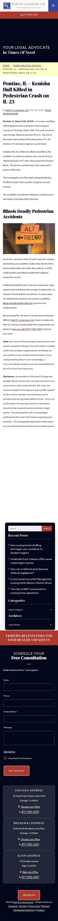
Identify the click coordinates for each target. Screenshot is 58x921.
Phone (6, 696)
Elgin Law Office (30, 872)
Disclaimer (9, 751)
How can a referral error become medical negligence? (29, 570)
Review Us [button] (29, 895)
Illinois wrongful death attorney (18, 303)
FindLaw (40, 910)
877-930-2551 (30, 14)
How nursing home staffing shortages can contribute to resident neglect (26, 549)
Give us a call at (19, 329)
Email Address (11, 711)
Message (8, 727)
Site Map (23, 906)
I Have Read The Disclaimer (20, 758)
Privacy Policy (34, 906)
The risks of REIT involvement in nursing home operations (28, 590)
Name (6, 680)
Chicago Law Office (30, 806)
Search (47, 528)
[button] (53, 5)
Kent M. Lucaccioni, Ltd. (17, 110)
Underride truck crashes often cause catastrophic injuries (31, 560)
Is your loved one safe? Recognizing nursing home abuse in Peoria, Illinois (31, 580)
